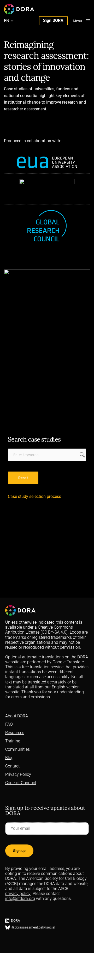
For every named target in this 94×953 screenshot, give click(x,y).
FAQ (9, 724)
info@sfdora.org (20, 898)
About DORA (16, 715)
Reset (23, 478)
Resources (14, 732)
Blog (9, 757)
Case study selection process (34, 496)
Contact (12, 766)
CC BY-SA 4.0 (54, 632)
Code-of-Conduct (20, 782)
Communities (17, 749)
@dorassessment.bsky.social (33, 928)
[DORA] (19, 9)
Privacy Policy (18, 774)
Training (12, 740)
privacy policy (18, 893)
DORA (15, 921)
